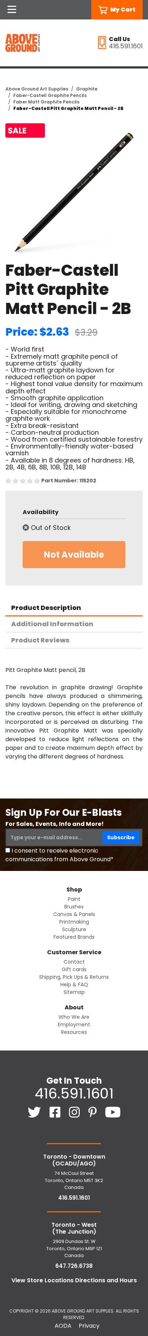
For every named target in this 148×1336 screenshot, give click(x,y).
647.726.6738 (74, 1266)
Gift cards (74, 969)
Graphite (86, 89)
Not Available (74, 555)
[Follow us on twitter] (35, 1111)
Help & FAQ (74, 984)
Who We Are (74, 1017)
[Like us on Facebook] (56, 1111)
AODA (63, 1326)
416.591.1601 (74, 1093)
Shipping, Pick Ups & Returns (74, 977)
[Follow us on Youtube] (113, 1111)
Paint (74, 899)
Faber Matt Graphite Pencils (46, 102)
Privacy (89, 1326)
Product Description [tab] (46, 607)
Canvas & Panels (74, 914)
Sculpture (74, 929)
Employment (74, 1024)
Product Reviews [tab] (40, 640)
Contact (74, 961)
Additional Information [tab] (52, 623)
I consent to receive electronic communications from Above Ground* (59, 854)
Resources (74, 1032)
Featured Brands (74, 937)
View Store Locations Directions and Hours (74, 1280)
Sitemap (74, 992)
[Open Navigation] (11, 9)
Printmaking (74, 921)
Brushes (74, 906)
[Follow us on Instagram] (75, 1111)
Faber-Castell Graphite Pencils (50, 95)
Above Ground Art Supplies (36, 89)
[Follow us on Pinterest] (93, 1111)
